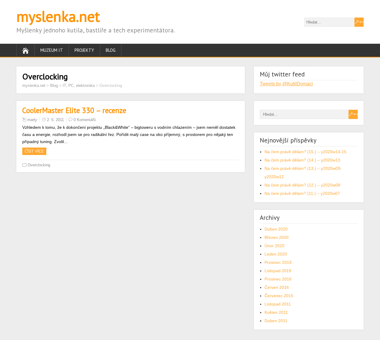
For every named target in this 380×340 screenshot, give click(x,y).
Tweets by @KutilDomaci (286, 83)
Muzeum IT (51, 50)
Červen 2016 (277, 287)
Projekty (84, 50)
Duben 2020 (276, 229)
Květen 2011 (276, 312)
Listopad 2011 (278, 304)
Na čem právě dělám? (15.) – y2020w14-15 (305, 151)
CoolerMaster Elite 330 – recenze (74, 110)
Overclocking (39, 165)
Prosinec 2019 (278, 262)
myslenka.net (58, 16)
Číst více (34, 151)
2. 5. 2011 (55, 119)
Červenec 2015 (279, 295)
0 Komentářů (85, 119)
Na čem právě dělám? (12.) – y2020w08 (302, 185)
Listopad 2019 (278, 270)
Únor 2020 (274, 245)
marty (32, 119)
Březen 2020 (277, 237)
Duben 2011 (276, 320)
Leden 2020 (276, 254)
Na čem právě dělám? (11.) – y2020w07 (302, 193)
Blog (110, 50)
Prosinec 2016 (278, 279)
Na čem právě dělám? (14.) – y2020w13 (302, 160)
